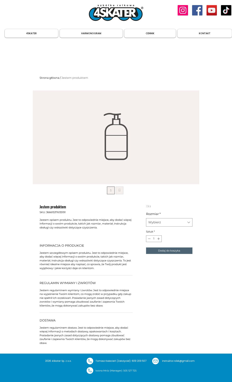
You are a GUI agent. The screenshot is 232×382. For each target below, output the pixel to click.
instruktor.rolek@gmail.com (178, 361)
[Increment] (159, 239)
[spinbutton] (154, 239)
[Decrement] (149, 239)
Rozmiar (153, 214)
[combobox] (169, 222)
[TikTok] (226, 10)
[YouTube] (212, 10)
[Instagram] (183, 10)
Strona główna (49, 77)
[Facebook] (197, 10)
